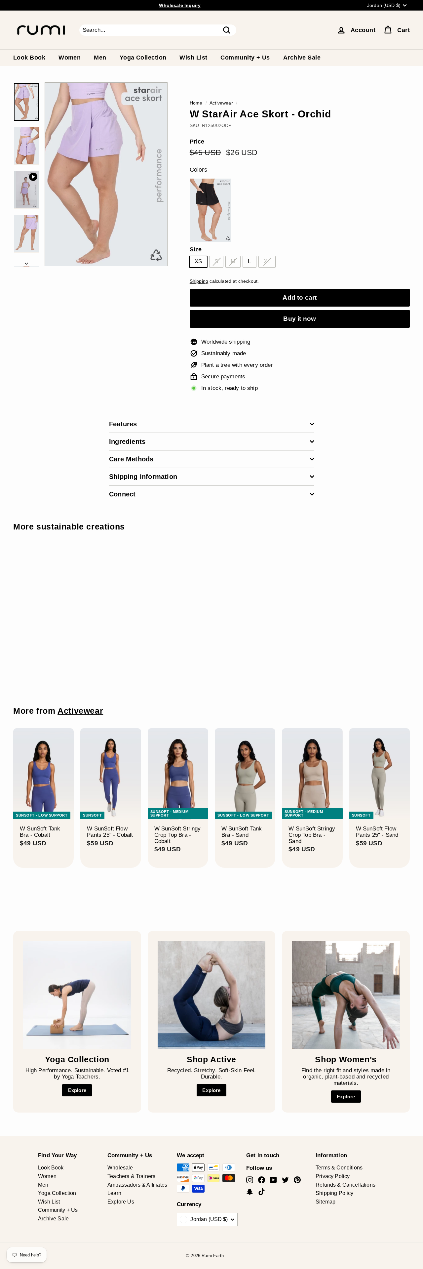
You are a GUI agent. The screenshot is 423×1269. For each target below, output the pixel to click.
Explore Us (120, 1202)
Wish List (193, 57)
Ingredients (127, 441)
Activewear (221, 103)
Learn (114, 1193)
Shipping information (143, 476)
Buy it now (299, 318)
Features (123, 424)
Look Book (29, 57)
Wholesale (120, 1167)
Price (197, 142)
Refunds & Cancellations (345, 1185)
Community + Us (245, 57)
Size (196, 249)
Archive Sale (302, 57)
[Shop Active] (212, 995)
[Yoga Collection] (77, 995)
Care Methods (131, 459)
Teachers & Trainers (131, 1176)
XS (198, 261)
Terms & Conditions (339, 1167)
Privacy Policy (333, 1176)
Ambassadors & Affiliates (137, 1185)
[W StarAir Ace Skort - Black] (211, 210)
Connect (122, 494)
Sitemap (325, 1202)
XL (267, 261)
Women (69, 57)
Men (100, 57)
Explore (77, 1090)
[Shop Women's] (346, 995)
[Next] (26, 262)
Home (196, 103)
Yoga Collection (143, 57)
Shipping (199, 281)
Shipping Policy (335, 1193)
